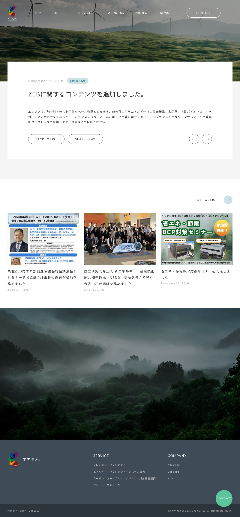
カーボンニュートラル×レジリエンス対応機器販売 (124, 478)
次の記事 (207, 139)
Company (177, 456)
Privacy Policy (17, 510)
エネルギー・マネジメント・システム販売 (119, 471)
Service (101, 456)
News (171, 478)
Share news (85, 139)
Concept (173, 471)
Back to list (46, 139)
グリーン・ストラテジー (108, 485)
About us (174, 464)
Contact (203, 13)
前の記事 (194, 139)
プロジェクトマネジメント (109, 464)
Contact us (120, 414)
